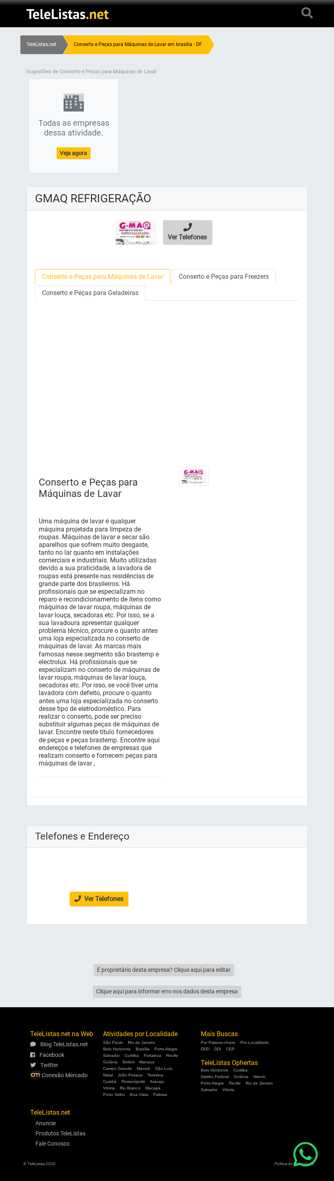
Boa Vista (139, 1094)
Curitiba (132, 1055)
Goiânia (110, 1062)
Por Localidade (254, 1042)
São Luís (163, 1068)
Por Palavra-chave (218, 1042)
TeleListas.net (41, 44)
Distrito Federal (215, 1076)
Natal (108, 1075)
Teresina (155, 1075)
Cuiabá (109, 1081)
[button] (187, 232)
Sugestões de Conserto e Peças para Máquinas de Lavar (91, 71)
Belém (128, 1062)
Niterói (259, 1076)
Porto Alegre (166, 1049)
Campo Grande (117, 1068)
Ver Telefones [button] (103, 899)
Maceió (143, 1068)
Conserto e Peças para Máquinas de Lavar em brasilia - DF (138, 44)
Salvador (111, 1055)
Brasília (142, 1049)
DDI (217, 1049)
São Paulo (113, 1042)
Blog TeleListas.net (63, 1044)
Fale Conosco (52, 1143)
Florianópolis (133, 1081)
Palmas (160, 1094)
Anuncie (45, 1123)
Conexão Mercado (64, 1075)
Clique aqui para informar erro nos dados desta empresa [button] (167, 991)
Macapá (152, 1088)
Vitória (109, 1088)
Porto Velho (114, 1094)
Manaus (146, 1062)
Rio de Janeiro (141, 1042)
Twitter (48, 1065)
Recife (172, 1055)
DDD (205, 1049)
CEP (230, 1049)
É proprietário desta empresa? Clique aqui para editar (164, 970)
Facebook (51, 1055)
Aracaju (157, 1081)
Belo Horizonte (117, 1049)
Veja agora (73, 153)
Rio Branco (130, 1088)
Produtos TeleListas (60, 1133)
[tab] (102, 276)
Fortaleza (152, 1055)
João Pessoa (130, 1075)
